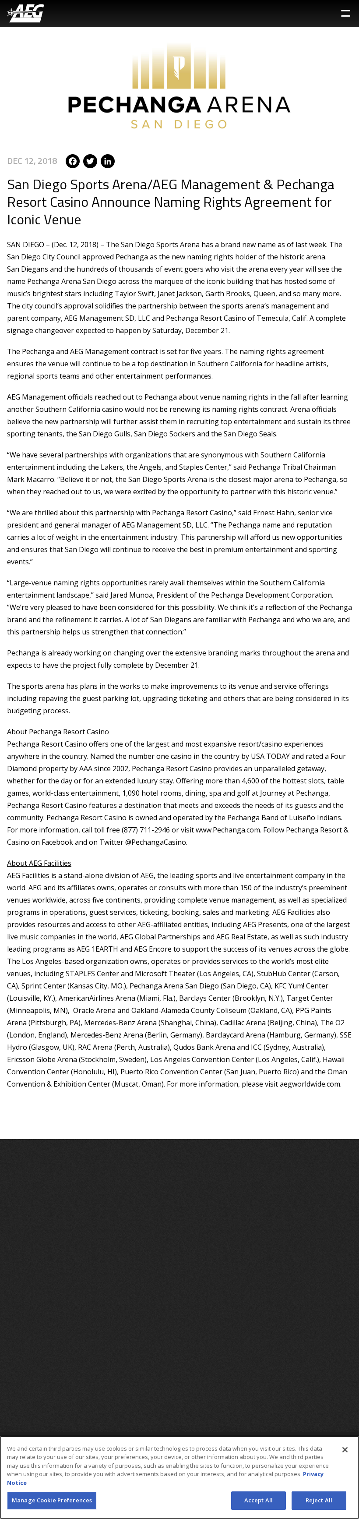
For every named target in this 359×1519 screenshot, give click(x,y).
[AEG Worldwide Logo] (25, 13)
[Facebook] (72, 160)
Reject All (319, 1500)
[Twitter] (90, 160)
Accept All (258, 1500)
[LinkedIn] (107, 160)
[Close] (345, 1449)
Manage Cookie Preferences (52, 1500)
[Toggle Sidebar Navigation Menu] (345, 13)
